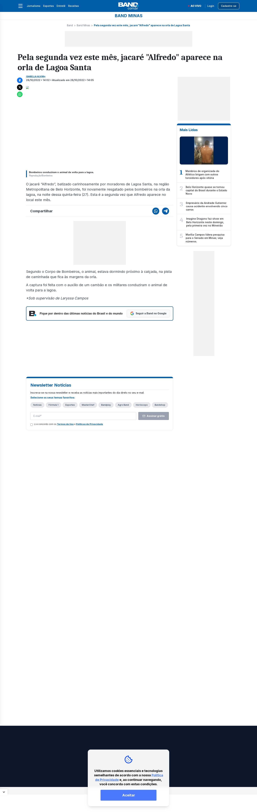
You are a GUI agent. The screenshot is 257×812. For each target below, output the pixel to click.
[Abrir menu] (20, 6)
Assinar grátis (156, 415)
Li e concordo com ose (68, 424)
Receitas (73, 5)
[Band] (128, 5)
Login (210, 5)
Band (70, 25)
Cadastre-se (228, 5)
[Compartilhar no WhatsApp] (20, 94)
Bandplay (106, 405)
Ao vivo (196, 5)
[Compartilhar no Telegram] (165, 211)
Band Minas (83, 25)
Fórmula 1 (53, 405)
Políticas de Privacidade (89, 424)
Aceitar (128, 795)
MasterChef (88, 405)
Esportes (48, 5)
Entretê (61, 5)
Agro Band (123, 405)
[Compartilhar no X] (20, 87)
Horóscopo (142, 405)
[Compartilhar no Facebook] (20, 80)
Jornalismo (33, 5)
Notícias (37, 405)
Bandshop (160, 405)
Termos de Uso (65, 424)
